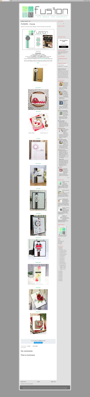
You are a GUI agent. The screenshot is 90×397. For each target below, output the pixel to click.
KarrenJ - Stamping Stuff (63, 100)
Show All (68, 177)
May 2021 (61, 259)
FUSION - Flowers (63, 266)
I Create (60, 167)
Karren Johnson (38, 163)
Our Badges (60, 243)
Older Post (53, 381)
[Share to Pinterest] (37, 346)
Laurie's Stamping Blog (63, 110)
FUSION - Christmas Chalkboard (65, 208)
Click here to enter (38, 342)
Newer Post (23, 381)
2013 (60, 280)
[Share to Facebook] (36, 346)
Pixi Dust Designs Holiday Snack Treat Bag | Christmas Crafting (66, 131)
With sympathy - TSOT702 (65, 112)
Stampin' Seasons (62, 149)
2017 (60, 275)
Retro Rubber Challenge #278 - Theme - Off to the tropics (65, 141)
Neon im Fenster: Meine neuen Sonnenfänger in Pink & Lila (63, 160)
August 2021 (62, 255)
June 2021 (62, 258)
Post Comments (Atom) (29, 383)
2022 (60, 247)
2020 (60, 271)
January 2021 (62, 265)
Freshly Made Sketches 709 (65, 169)
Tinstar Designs (62, 120)
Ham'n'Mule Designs (62, 139)
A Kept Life (61, 81)
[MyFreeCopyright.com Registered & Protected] (63, 69)
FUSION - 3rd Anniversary (64, 216)
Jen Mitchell (38, 138)
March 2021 (62, 262)
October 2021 (62, 252)
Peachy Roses (65, 91)
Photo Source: (38, 51)
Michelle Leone (38, 237)
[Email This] (33, 346)
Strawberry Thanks (64, 101)
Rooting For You (65, 82)
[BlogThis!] (34, 346)
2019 (60, 272)
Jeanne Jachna (38, 111)
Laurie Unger (38, 188)
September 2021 (63, 254)
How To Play (60, 242)
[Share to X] (35, 346)
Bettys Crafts (61, 159)
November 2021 (63, 251)
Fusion (24, 347)
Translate (65, 66)
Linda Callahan (38, 213)
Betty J (38, 62)
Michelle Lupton (38, 262)
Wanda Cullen (38, 311)
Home (38, 381)
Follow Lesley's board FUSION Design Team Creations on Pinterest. (63, 52)
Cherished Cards (62, 128)
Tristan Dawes (38, 287)
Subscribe (63, 46)
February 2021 (62, 263)
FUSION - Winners (63, 267)
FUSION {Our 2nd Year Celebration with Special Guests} (65, 200)
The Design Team (61, 241)
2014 (60, 279)
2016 (60, 276)
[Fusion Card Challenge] (63, 23)
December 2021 (63, 250)
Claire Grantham (38, 87)
